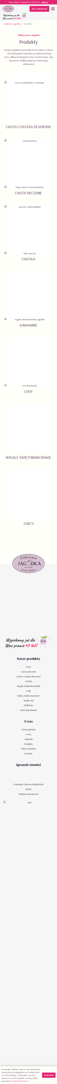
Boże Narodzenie (28, 710)
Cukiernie (28, 739)
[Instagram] (37, 775)
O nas (28, 734)
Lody (28, 690)
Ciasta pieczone (28, 671)
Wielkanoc (28, 705)
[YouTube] (20, 775)
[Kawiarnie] (28, 302)
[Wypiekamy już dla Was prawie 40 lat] (15, 17)
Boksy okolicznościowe (28, 695)
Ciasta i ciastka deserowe (28, 676)
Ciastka (28, 681)
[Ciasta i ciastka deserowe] (28, 104)
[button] (53, 9)
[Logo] (8, 8)
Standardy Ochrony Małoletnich (28, 784)
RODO (28, 789)
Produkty (28, 743)
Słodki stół (29, 700)
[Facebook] (28, 775)
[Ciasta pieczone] (28, 170)
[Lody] (28, 369)
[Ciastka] (28, 236)
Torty (28, 666)
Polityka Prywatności (28, 794)
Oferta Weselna (28, 748)
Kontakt (28, 753)
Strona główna (28, 729)
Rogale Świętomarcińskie (28, 686)
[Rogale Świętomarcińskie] (28, 435)
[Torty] (28, 501)
